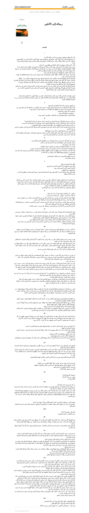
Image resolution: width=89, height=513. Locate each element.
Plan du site (27, 511)
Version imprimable (20, 511)
